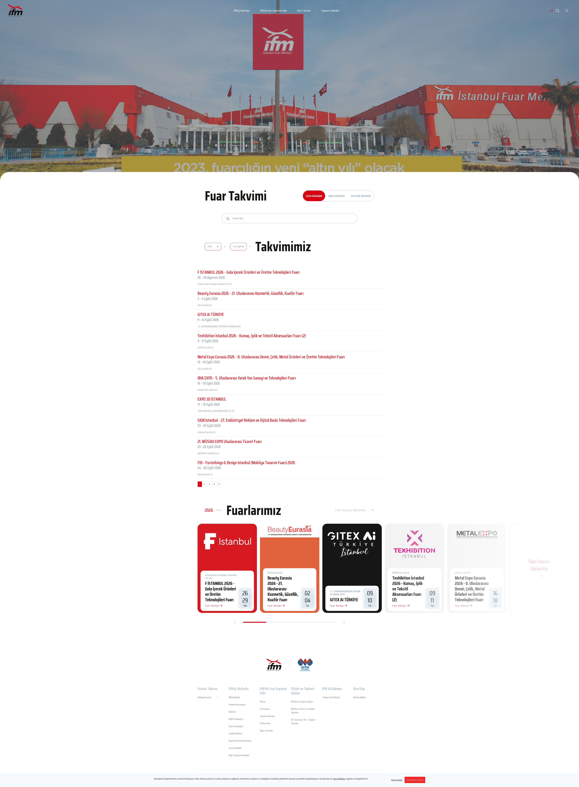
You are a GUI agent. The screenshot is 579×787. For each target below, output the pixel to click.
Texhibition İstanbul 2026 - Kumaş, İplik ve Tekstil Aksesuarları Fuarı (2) (252, 335)
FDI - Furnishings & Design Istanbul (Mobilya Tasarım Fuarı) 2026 (246, 462)
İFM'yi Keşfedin (242, 10)
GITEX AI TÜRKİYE (211, 314)
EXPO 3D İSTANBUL (212, 399)
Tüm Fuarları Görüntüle (350, 510)
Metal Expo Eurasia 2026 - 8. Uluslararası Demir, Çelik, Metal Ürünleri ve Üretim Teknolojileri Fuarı (271, 357)
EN (552, 10)
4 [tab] (324, 622)
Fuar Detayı (212, 605)
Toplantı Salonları (330, 10)
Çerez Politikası (339, 778)
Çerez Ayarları (396, 780)
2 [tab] (278, 622)
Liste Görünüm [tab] (314, 195)
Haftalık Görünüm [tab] (361, 195)
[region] (289, 780)
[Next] (344, 622)
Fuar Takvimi (304, 10)
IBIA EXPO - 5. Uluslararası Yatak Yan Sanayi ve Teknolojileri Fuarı (247, 378)
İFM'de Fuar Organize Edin (273, 10)
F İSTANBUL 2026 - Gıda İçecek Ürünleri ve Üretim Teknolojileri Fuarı (249, 272)
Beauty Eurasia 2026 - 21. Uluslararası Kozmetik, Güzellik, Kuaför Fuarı (251, 293)
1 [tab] (254, 622)
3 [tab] (301, 622)
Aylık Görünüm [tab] (336, 195)
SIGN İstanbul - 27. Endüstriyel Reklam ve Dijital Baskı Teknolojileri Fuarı (252, 420)
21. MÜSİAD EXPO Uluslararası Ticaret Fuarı (230, 441)
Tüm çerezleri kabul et (415, 780)
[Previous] (235, 622)
